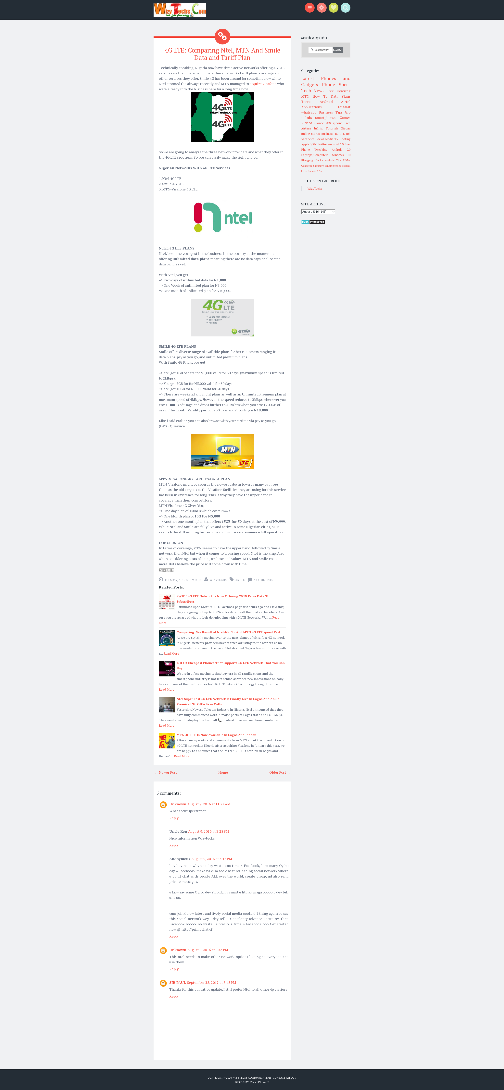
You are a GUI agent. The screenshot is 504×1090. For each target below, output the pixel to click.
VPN (313, 144)
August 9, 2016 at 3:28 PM (208, 831)
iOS (328, 123)
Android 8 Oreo (316, 171)
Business (327, 134)
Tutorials (332, 128)
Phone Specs (336, 84)
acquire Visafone (263, 83)
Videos (306, 122)
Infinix (318, 128)
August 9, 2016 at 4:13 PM (211, 858)
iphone (337, 123)
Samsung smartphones (327, 165)
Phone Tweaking (314, 149)
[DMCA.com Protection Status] (313, 223)
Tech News (312, 90)
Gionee (319, 123)
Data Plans (340, 96)
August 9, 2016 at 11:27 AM (208, 804)
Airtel (345, 101)
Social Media (324, 139)
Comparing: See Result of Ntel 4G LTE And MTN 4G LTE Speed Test (228, 632)
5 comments (263, 580)
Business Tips (330, 112)
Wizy (252, 1082)
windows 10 (341, 155)
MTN (305, 96)
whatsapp (308, 112)
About (291, 1077)
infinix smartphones (318, 117)
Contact (279, 1077)
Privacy (263, 1082)
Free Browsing (338, 91)
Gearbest (306, 165)
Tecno (306, 101)
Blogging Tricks (312, 160)
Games (345, 117)
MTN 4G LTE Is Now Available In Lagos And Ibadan (216, 735)
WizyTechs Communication (251, 1077)
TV (336, 139)
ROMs (346, 160)
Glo (347, 112)
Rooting (345, 139)
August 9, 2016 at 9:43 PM (207, 949)
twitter (322, 144)
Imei (347, 144)
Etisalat (344, 106)
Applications (311, 106)
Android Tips (333, 160)
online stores (310, 134)
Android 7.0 (341, 149)
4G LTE (240, 580)
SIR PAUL (177, 982)
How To (320, 96)
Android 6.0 (336, 144)
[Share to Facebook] (172, 570)
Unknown (177, 804)
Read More (171, 653)
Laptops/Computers (314, 155)
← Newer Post (166, 772)
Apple (305, 144)
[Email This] (161, 570)
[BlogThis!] (164, 570)
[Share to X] (168, 570)
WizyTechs (218, 580)
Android (326, 101)
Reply (174, 817)
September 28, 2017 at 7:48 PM (211, 982)
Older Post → (279, 772)
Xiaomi (345, 128)
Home (223, 772)
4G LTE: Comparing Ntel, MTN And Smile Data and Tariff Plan (222, 54)
